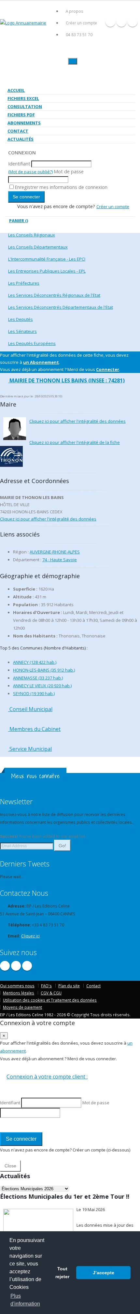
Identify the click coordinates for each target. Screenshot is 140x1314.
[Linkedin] (132, 22)
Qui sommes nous (17, 985)
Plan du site (69, 985)
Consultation (24, 106)
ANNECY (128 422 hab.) (34, 662)
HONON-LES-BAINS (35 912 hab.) (44, 670)
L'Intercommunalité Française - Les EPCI (46, 259)
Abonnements (24, 123)
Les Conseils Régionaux (31, 235)
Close (10, 1165)
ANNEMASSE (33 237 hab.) (38, 678)
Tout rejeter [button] (62, 1272)
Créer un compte (81, 22)
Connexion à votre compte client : (47, 1076)
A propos (74, 11)
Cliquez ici (30, 935)
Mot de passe (69, 171)
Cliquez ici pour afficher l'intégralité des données (77, 421)
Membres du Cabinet (34, 729)
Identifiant (19, 164)
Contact (17, 131)
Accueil (16, 90)
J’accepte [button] (103, 1272)
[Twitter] (121, 22)
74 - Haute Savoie (59, 560)
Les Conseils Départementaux (38, 247)
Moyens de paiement (22, 1007)
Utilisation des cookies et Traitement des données (50, 1000)
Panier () (18, 220)
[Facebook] (110, 22)
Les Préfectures (23, 283)
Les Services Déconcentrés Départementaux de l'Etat (60, 307)
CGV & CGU (51, 992)
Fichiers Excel (23, 98)
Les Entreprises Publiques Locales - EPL (47, 271)
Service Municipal (30, 748)
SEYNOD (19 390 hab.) (34, 693)
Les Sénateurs (22, 331)
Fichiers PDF (21, 115)
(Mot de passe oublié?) (30, 172)
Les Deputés (20, 319)
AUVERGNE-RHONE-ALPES (55, 552)
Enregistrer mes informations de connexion (61, 187)
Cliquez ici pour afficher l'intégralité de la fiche (74, 442)
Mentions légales (18, 992)
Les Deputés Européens (32, 343)
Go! (62, 845)
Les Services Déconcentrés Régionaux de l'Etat (54, 295)
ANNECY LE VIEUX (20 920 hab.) (42, 686)
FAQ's (46, 985)
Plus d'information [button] (25, 1300)
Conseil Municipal (30, 709)
